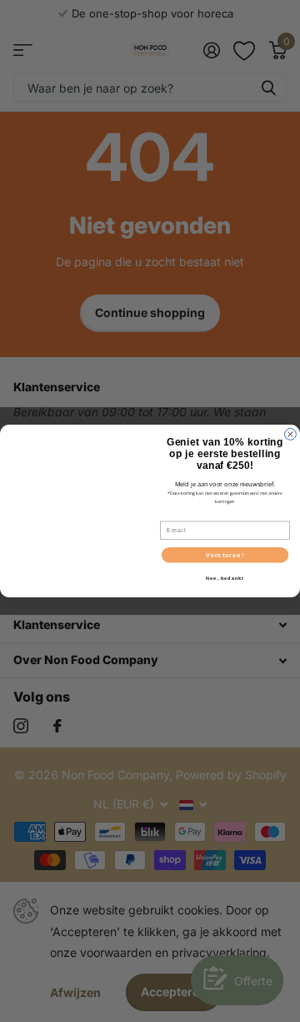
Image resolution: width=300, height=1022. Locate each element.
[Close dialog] (291, 435)
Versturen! (225, 554)
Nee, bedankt (225, 578)
